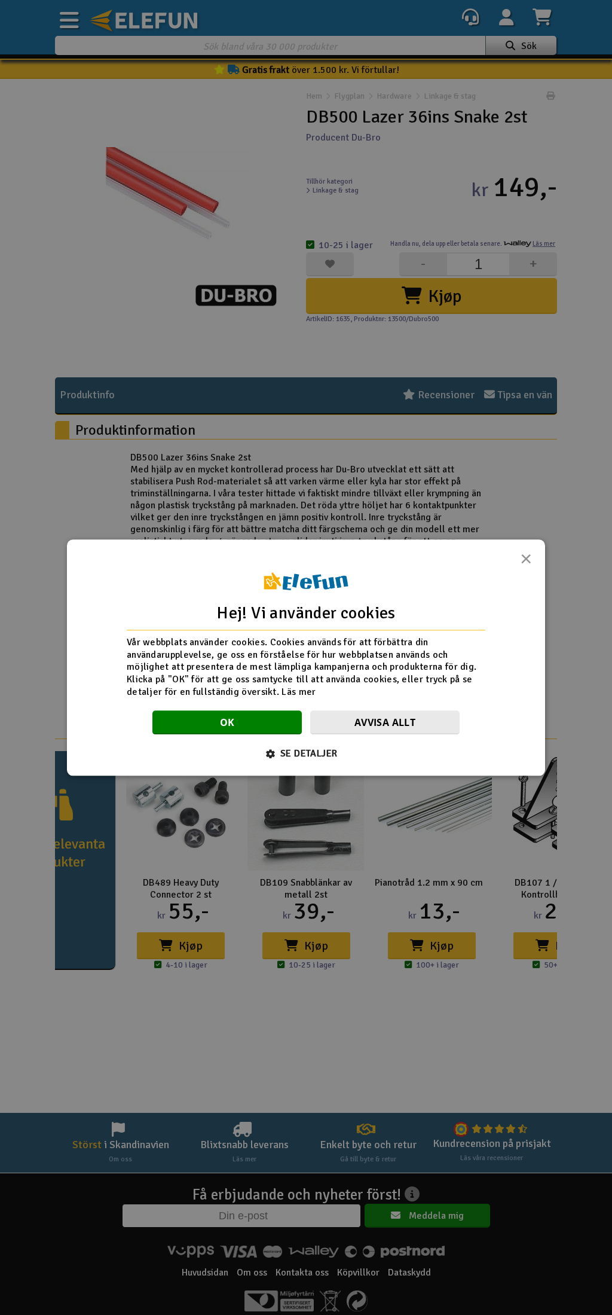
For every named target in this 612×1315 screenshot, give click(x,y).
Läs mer (298, 692)
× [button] (526, 562)
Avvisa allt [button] (384, 722)
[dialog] (306, 657)
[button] (306, 753)
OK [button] (227, 722)
